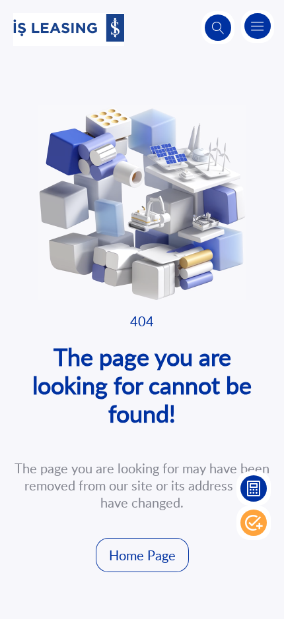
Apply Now (253, 523)
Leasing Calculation (253, 488)
